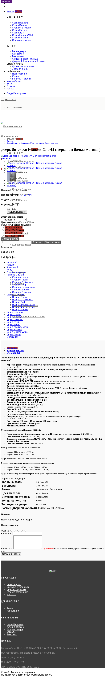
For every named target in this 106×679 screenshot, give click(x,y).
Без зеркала (18, 56)
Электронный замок (12, 217)
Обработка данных (16, 589)
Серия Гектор (14, 334)
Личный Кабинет (15, 624)
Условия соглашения (17, 592)
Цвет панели (7, 222)
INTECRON (26, 195)
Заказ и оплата (19, 69)
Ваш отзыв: (7, 548)
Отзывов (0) (13, 353)
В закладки (6, 247)
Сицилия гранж (20, 277)
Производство (19, 74)
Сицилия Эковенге (21, 28)
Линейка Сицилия (16, 275)
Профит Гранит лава (22, 299)
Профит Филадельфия (23, 307)
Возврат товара (15, 629)
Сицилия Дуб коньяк (22, 282)
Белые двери (19, 51)
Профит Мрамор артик (23, 304)
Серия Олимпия (15, 319)
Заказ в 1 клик (52, 242)
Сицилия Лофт (19, 285)
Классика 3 (12, 267)
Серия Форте (13, 324)
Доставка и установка (23, 66)
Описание (12, 348)
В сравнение (7, 252)
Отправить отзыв (11, 554)
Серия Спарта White (17, 332)
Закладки (11, 632)
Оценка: (5, 531)
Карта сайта (13, 611)
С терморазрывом (21, 40)
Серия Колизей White (23, 35)
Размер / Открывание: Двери (16, 225)
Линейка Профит (15, 294)
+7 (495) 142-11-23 (8, 100)
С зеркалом (18, 54)
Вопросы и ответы (21, 79)
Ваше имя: (6, 533)
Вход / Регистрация (16, 93)
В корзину (37, 242)
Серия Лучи (18, 33)
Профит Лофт (19, 302)
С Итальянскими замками (25, 59)
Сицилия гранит (20, 280)
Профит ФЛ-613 (20, 309)
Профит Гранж (19, 297)
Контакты (11, 594)
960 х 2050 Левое (13, 233)
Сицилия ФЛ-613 (20, 289)
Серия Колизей (20, 37)
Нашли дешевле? (17, 212)
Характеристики (15, 350)
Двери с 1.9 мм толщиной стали (28, 61)
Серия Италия (19, 25)
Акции (10, 608)
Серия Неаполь (20, 23)
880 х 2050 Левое (13, 227)
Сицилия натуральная (23, 287)
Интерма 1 (12, 262)
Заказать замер (10, 239)
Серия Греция (19, 30)
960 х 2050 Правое (14, 236)
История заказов (15, 627)
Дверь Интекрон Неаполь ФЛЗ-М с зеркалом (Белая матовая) (32, 143)
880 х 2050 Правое (14, 230)
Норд (9, 270)
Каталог (10, 141)
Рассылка (12, 634)
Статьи (15, 76)
